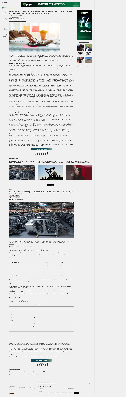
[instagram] (38, 386)
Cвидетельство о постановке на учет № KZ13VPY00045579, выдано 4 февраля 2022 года (20, 387)
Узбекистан (5, 37)
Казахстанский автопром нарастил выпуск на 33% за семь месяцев (21, 161)
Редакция (5, 28)
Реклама (5, 29)
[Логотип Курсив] (4, 2)
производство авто (20, 199)
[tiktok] (45, 386)
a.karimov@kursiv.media (16, 197)
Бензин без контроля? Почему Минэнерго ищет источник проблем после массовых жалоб (78, 162)
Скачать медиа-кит (42, 393)
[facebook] (50, 386)
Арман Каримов (15, 195)
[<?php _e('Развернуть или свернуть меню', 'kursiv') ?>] (6, 35)
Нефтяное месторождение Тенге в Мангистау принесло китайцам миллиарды (50, 161)
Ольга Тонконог (15, 17)
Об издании (41, 388)
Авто (6, 12)
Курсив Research (4, 13)
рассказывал (21, 356)
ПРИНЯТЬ (76, 392)
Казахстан (5, 36)
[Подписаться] (56, 383)
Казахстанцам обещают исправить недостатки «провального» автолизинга (27, 374)
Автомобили (14, 199)
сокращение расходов (22, 21)
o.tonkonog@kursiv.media (16, 19)
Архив (6, 23)
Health (6, 18)
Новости (5, 10)
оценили (39, 140)
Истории (5, 11)
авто (10, 199)
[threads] (47, 386)
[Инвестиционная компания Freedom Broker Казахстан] (4, 7)
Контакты (40, 391)
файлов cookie (61, 393)
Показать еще (51, 185)
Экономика (5, 19)
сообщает (11, 243)
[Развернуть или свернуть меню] (6, 25)
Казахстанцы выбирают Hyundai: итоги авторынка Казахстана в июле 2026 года (28, 371)
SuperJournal (5, 17)
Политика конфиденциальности (71, 388)
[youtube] (43, 386)
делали (26, 135)
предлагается (31, 65)
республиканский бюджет (14, 21)
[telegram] (40, 386)
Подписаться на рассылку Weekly (44, 382)
